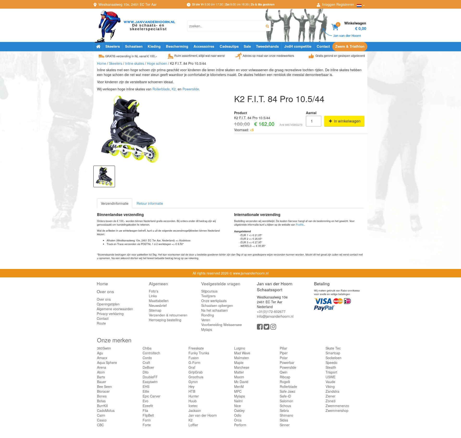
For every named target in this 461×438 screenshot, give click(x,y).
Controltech (151, 352)
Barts (101, 376)
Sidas (284, 420)
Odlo (237, 415)
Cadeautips (229, 46)
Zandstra (332, 391)
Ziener (330, 396)
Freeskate (196, 348)
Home (101, 63)
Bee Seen (104, 386)
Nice (237, 405)
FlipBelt (148, 415)
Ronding (207, 315)
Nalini (238, 400)
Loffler (193, 424)
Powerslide (190, 89)
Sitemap (155, 310)
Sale (247, 46)
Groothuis (195, 376)
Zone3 (330, 400)
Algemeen (158, 283)
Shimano (286, 415)
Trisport (331, 372)
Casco (102, 420)
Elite (146, 391)
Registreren (345, 4)
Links (153, 295)
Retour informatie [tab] (150, 203)
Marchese (241, 367)
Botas (101, 400)
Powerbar (287, 362)
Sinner (285, 424)
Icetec (193, 405)
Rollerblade (161, 89)
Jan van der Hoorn (202, 415)
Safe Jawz (287, 391)
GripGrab (195, 372)
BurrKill (102, 405)
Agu (100, 352)
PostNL (300, 224)
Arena (101, 367)
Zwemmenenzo (337, 405)
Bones (102, 396)
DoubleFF (150, 376)
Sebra (284, 410)
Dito (146, 372)
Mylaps (206, 329)
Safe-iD (285, 396)
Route (101, 323)
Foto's (153, 291)
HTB (191, 391)
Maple (238, 362)
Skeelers (112, 46)
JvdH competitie (297, 46)
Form (147, 420)
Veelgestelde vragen (220, 283)
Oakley (239, 410)
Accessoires (204, 46)
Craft (146, 362)
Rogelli (285, 381)
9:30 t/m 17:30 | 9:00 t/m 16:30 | (233, 4)
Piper (284, 352)
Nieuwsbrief (158, 305)
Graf (191, 367)
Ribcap (285, 376)
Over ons (105, 291)
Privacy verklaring (110, 313)
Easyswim (150, 381)
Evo (145, 400)
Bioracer (103, 391)
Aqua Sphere (107, 362)
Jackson (194, 410)
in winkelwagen (347, 121)
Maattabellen (159, 300)
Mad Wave (242, 352)
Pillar (283, 348)
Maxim (239, 376)
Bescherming (177, 46)
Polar (284, 357)
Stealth (331, 367)
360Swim (104, 348)
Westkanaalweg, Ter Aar (127, 4)
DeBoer (148, 367)
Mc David (241, 381)
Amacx (102, 357)
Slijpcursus (209, 291)
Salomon (286, 400)
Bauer (101, 381)
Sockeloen (333, 357)
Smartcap (333, 352)
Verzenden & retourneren (168, 315)
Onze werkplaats (214, 300)
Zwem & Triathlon (349, 46)
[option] (104, 176)
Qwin (283, 372)
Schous (285, 405)
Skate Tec (333, 348)
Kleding (154, 46)
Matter (239, 372)
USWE (330, 376)
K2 (190, 420)
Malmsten (241, 357)
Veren (205, 319)
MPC (238, 391)
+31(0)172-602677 (271, 311)
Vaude (330, 381)
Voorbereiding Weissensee (221, 324)
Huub (192, 400)
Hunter (193, 396)
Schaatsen (134, 46)
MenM (239, 386)
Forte (147, 424)
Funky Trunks (198, 352)
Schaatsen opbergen (217, 305)
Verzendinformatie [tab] (114, 203)
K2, (174, 89)
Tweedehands (267, 46)
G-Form (194, 362)
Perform (240, 424)
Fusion (193, 357)
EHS (146, 386)
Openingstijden (108, 304)
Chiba (147, 348)
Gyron (193, 381)
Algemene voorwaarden (115, 308)
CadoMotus (106, 410)
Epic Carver (151, 396)
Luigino (239, 348)
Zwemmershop (337, 410)
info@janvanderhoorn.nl (275, 316)
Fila (145, 410)
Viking (330, 386)
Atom (101, 372)
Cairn (101, 415)
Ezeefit (148, 405)
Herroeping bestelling (165, 319)
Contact (323, 46)
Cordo (147, 357)
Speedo (331, 362)
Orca (238, 420)
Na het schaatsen (214, 310)
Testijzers (208, 295)
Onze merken (114, 340)
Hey (191, 386)
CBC (100, 424)
